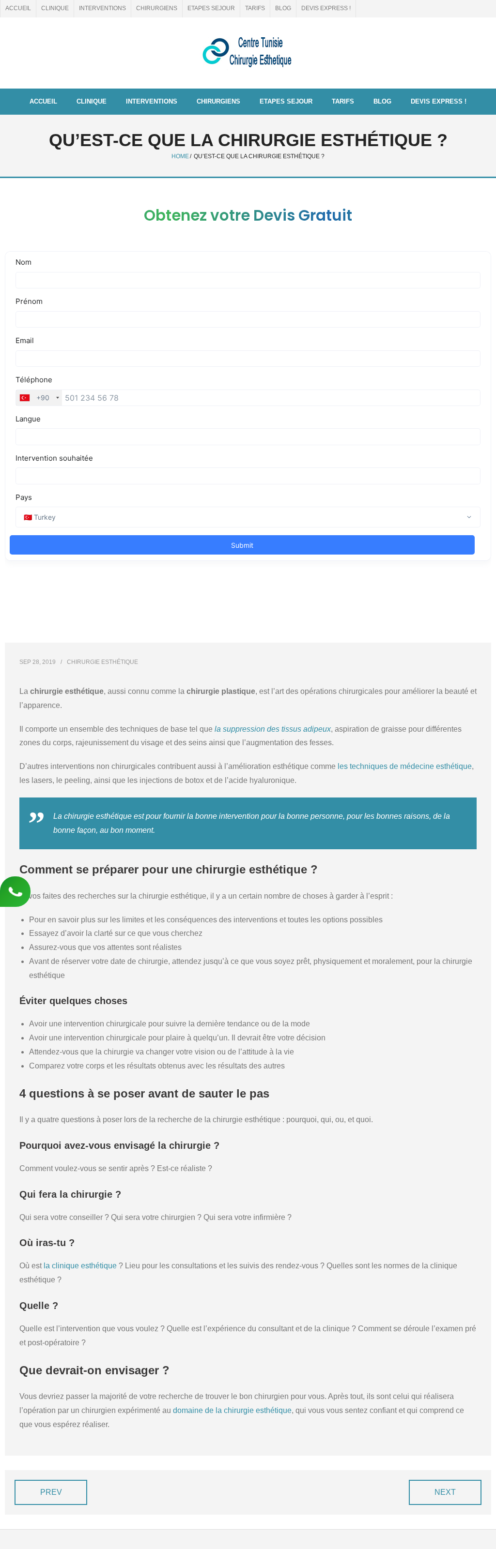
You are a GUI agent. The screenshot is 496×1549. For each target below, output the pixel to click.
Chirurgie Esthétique (102, 662)
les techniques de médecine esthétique (405, 766)
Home (180, 156)
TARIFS (255, 8)
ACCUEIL (18, 8)
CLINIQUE (55, 8)
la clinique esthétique (80, 1266)
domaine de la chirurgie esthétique (232, 1410)
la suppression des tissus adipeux (273, 729)
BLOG (283, 8)
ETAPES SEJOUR (211, 8)
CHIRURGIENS (156, 8)
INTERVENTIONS (102, 8)
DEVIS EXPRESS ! (326, 8)
